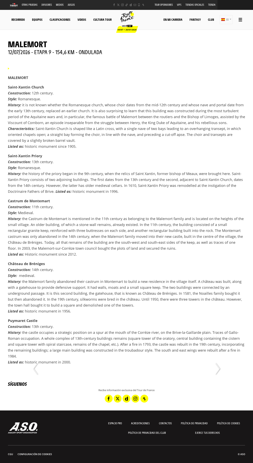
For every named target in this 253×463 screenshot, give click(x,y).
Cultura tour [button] (102, 19)
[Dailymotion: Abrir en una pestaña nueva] (131, 5)
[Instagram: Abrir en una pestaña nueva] (122, 5)
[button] (226, 19)
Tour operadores (164, 4)
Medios (60, 4)
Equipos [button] (37, 19)
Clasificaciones (60, 19)
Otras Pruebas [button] (30, 4)
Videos (81, 19)
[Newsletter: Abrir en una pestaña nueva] (135, 5)
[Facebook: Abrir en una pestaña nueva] (114, 5)
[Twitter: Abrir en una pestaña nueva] (118, 5)
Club (211, 19)
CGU (10, 454)
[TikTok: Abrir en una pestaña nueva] (127, 5)
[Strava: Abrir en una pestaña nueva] (143, 5)
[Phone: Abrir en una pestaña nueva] (139, 5)
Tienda (211, 4)
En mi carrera (172, 19)
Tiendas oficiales (194, 4)
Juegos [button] (71, 4)
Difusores (47, 4)
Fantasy (195, 19)
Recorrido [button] (18, 19)
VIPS (179, 4)
